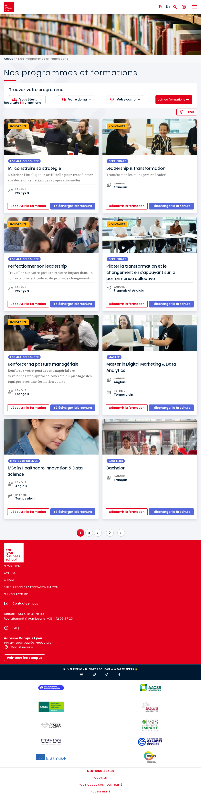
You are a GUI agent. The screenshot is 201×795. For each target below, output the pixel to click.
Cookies (100, 778)
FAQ (16, 628)
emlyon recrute (16, 594)
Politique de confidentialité (100, 785)
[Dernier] (121, 532)
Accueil (9, 59)
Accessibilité (101, 791)
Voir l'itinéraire (21, 647)
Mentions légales (100, 771)
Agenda (10, 573)
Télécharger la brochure (171, 512)
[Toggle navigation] (194, 7)
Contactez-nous (25, 603)
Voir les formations (171, 99)
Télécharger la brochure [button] (73, 206)
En (168, 6)
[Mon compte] (184, 7)
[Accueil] (9, 7)
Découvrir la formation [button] (28, 206)
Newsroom (12, 566)
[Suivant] (110, 532)
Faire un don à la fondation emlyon (31, 587)
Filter (190, 112)
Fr (160, 6)
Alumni (9, 580)
